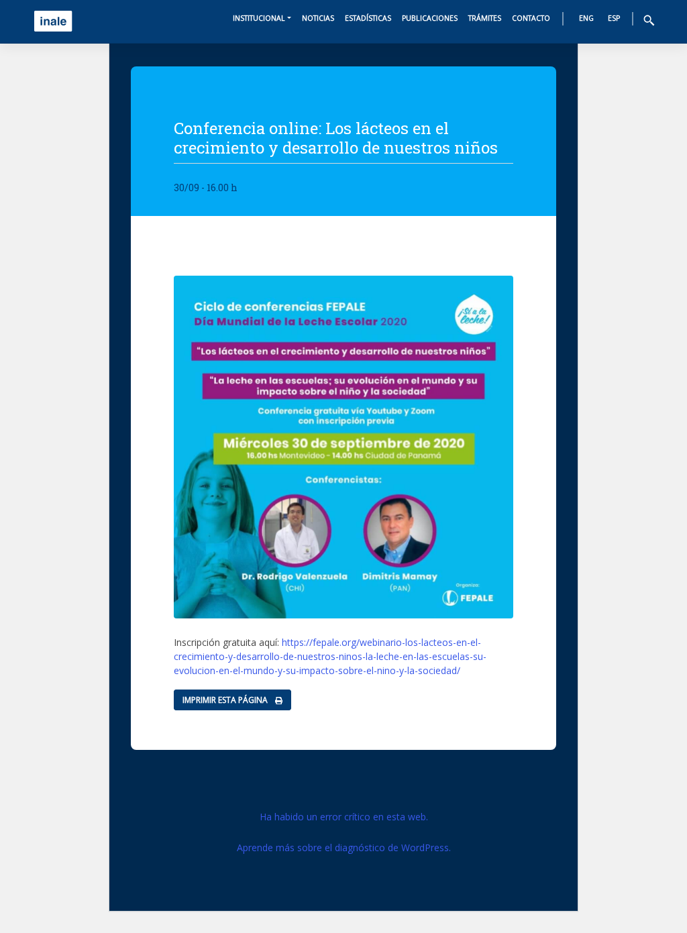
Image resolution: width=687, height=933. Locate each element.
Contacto (531, 18)
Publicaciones (430, 18)
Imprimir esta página (226, 700)
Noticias (318, 18)
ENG (586, 18)
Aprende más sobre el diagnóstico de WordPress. (344, 847)
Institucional (259, 18)
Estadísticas (368, 18)
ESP (614, 18)
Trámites (484, 18)
